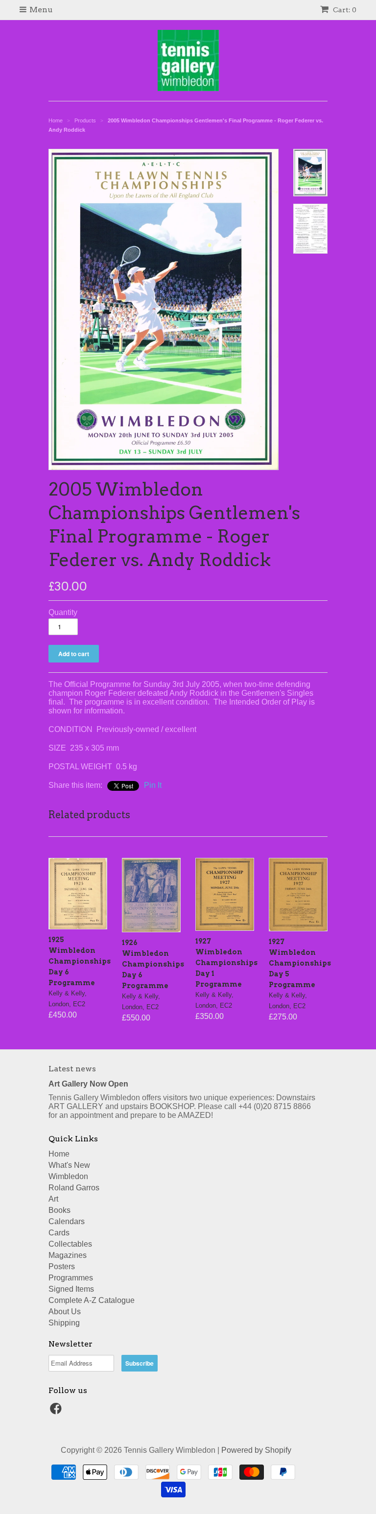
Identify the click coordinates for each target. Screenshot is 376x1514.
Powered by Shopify (256, 1450)
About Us (64, 1311)
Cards (59, 1233)
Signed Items (71, 1289)
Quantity (62, 612)
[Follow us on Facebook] (57, 1411)
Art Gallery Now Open (88, 1084)
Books (59, 1210)
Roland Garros (73, 1187)
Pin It (153, 785)
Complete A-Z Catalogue (91, 1300)
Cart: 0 (343, 10)
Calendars (66, 1221)
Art (53, 1199)
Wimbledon (68, 1176)
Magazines (67, 1255)
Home (59, 1154)
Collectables (70, 1244)
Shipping (64, 1323)
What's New (69, 1165)
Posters (61, 1266)
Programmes (70, 1278)
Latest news (72, 1068)
